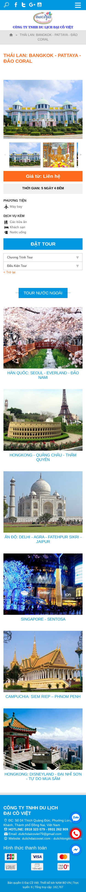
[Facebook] (16, 4)
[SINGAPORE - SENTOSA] (43, 584)
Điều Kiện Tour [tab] (17, 266)
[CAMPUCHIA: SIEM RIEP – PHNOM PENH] (43, 661)
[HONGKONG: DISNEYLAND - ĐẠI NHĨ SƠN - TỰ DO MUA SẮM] (43, 738)
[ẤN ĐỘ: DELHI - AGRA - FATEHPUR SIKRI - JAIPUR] (43, 501)
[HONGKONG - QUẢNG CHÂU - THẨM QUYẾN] (43, 419)
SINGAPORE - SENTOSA (43, 619)
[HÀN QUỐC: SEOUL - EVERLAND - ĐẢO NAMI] (43, 337)
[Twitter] (24, 4)
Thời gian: (43, 188)
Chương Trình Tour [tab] (20, 257)
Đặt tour (43, 244)
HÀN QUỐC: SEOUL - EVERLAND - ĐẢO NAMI (43, 375)
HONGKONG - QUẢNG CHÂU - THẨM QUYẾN (43, 457)
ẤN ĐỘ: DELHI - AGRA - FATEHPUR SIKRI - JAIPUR (43, 539)
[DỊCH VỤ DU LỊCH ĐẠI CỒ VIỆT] (11, 35)
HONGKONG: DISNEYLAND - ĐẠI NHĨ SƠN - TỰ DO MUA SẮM (43, 776)
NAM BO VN (63, 882)
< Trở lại (9, 272)
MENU (78, 5)
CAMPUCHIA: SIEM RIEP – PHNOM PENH (43, 696)
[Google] (32, 4)
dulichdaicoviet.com (36, 838)
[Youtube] (40, 4)
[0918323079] (74, 832)
